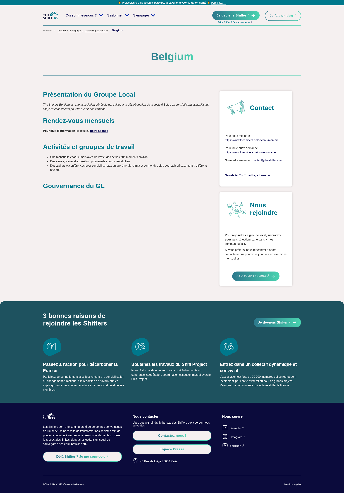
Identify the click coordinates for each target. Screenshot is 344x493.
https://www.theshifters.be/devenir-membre (252, 140)
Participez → (218, 2)
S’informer (115, 15)
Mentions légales (292, 484)
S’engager (141, 15)
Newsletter (231, 175)
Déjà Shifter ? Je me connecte (234, 22)
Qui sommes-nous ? (81, 15)
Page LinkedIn (260, 175)
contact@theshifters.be (267, 160)
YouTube (245, 175)
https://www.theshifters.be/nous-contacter (251, 152)
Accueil (62, 30)
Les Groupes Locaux (96, 30)
